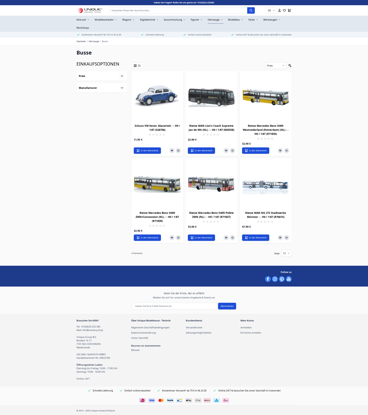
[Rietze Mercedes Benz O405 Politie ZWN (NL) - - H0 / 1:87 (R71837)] (211, 184)
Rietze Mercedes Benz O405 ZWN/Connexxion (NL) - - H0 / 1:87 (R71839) (157, 217)
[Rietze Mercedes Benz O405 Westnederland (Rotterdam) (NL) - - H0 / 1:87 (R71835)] (265, 97)
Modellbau (234, 19)
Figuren (195, 19)
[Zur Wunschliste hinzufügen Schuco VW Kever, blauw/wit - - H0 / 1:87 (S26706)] (172, 150)
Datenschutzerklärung (143, 332)
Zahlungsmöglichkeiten (199, 332)
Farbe (251, 19)
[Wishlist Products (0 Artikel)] (284, 10)
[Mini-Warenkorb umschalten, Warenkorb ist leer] (289, 10)
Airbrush (81, 19)
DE (269, 10)
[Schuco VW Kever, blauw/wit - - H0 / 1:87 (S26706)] (157, 97)
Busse (105, 41)
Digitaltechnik (147, 19)
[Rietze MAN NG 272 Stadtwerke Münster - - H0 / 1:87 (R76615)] (265, 184)
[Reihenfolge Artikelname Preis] (275, 65)
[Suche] (251, 10)
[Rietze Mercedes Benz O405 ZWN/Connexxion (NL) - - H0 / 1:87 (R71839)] (157, 184)
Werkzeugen (270, 19)
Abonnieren (227, 306)
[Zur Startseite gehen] (90, 10)
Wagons (126, 19)
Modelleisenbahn (104, 19)
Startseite (81, 41)
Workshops (82, 27)
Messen (135, 350)
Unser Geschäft (139, 337)
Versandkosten (194, 327)
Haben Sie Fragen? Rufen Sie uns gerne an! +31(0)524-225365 (184, 2)
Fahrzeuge (213, 19)
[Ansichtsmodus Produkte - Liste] (135, 65)
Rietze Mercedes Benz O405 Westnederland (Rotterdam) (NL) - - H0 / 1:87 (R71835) (265, 130)
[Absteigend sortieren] (290, 65)
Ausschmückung (173, 19)
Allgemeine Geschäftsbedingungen (150, 327)
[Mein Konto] (279, 10)
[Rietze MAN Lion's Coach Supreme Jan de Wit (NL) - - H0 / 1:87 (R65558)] (211, 97)
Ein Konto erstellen (250, 332)
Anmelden (246, 327)
